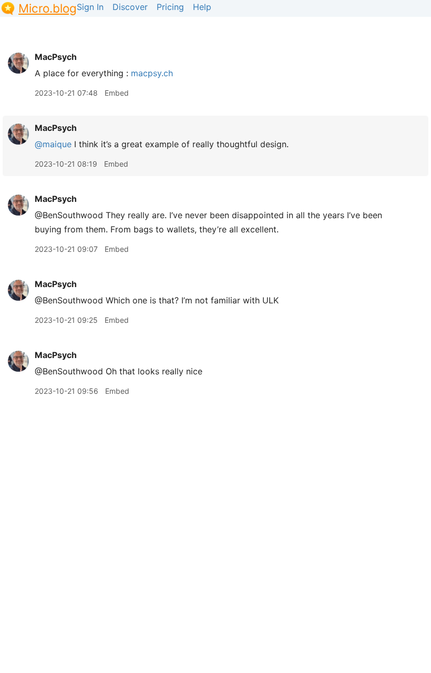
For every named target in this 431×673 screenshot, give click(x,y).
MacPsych (56, 57)
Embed (117, 92)
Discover (130, 7)
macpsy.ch (152, 73)
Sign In (90, 7)
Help (202, 7)
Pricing (170, 7)
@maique (53, 144)
